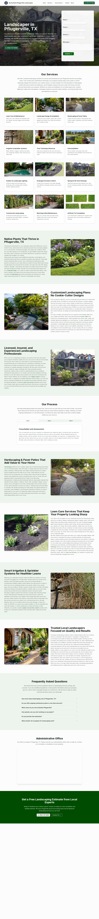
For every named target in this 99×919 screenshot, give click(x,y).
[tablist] (49, 420)
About (72, 2)
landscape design (12, 270)
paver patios (84, 316)
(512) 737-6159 (90, 2)
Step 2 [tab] (49, 420)
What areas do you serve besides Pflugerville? (37, 707)
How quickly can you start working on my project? (38, 712)
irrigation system (35, 376)
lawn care (65, 324)
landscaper (54, 546)
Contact (67, 2)
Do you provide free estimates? (32, 716)
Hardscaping (7, 467)
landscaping (14, 274)
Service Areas (58, 2)
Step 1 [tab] (27, 420)
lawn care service (29, 382)
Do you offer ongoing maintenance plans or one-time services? (42, 703)
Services (49, 2)
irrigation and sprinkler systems (30, 608)
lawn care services (71, 552)
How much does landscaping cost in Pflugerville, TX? (39, 699)
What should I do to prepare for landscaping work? (38, 721)
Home (44, 2)
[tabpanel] (49, 434)
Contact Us (55, 815)
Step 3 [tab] (71, 420)
